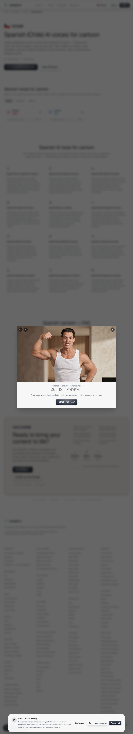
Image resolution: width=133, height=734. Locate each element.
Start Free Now (66, 401)
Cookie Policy (40, 727)
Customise (79, 723)
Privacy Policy (54, 727)
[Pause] (26, 330)
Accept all (115, 723)
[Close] (113, 330)
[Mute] (20, 330)
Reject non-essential (98, 723)
